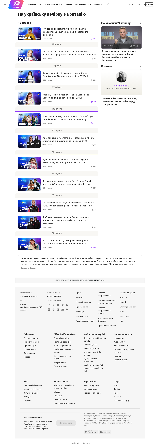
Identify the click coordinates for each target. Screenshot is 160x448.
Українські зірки (34, 4)
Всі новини (29, 334)
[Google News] (62, 310)
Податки (117, 356)
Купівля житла (90, 389)
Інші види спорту (121, 400)
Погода (27, 357)
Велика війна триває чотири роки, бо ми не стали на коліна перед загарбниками (120, 101)
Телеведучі (80, 312)
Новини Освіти (61, 381)
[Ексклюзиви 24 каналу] (140, 23)
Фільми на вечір (31, 393)
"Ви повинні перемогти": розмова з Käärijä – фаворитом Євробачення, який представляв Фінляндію (65, 32)
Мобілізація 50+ (90, 345)
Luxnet (88, 443)
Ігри (121, 321)
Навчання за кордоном (64, 403)
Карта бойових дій (62, 342)
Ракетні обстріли (61, 338)
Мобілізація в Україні (94, 334)
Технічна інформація (128, 293)
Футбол (117, 389)
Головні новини (31, 338)
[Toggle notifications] (139, 4)
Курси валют (119, 342)
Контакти (123, 298)
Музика (69, 4)
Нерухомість (90, 381)
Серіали (27, 400)
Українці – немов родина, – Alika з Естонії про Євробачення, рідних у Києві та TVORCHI (66, 96)
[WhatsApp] (58, 310)
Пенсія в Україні (121, 360)
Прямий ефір (30, 346)
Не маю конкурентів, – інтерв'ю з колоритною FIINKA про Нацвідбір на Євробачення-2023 (66, 242)
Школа (57, 392)
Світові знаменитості (53, 4)
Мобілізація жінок (92, 348)
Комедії (27, 397)
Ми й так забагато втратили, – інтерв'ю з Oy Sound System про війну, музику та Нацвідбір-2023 (69, 139)
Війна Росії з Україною (65, 334)
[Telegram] (62, 305)
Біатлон (117, 397)
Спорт (117, 381)
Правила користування (85, 321)
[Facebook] (49, 305)
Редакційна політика (84, 302)
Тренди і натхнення (93, 393)
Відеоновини (30, 349)
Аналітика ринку (91, 385)
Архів (122, 312)
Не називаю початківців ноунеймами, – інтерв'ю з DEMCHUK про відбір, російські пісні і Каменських (68, 204)
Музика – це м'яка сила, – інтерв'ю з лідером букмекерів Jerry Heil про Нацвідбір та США (65, 161)
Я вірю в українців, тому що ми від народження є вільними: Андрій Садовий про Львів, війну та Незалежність (119, 56)
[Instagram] (67, 305)
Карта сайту (124, 316)
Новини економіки (123, 334)
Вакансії (123, 302)
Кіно (26, 381)
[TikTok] (54, 310)
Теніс (116, 393)
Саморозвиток (60, 399)
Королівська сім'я (83, 4)
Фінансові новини (122, 346)
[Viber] (49, 310)
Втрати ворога (60, 366)
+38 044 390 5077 (54, 296)
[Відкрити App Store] (105, 432)
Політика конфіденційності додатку (105, 311)
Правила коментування (107, 326)
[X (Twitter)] (54, 305)
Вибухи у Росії (60, 362)
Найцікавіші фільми (33, 385)
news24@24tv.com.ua (28, 296)
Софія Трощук (121, 86)
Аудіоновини (29, 353)
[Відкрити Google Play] (90, 432)
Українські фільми (32, 389)
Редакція (79, 298)
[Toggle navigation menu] (5, 4)
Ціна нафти (119, 338)
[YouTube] (58, 305)
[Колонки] (140, 66)
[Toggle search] (108, 4)
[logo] (16, 4)
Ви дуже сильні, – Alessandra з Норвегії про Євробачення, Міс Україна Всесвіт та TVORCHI (66, 75)
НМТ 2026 (58, 396)
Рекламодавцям (82, 316)
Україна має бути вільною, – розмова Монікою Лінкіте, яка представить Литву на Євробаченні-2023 (69, 53)
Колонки (106, 66)
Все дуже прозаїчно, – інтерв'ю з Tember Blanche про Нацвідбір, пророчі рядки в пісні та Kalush (68, 182)
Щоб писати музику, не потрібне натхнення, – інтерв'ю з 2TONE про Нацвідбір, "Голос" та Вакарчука (66, 220)
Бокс (116, 385)
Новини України (31, 342)
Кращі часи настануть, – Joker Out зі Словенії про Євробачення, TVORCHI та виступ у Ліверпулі (68, 118)
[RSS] (67, 310)
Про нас (79, 293)
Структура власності (128, 307)
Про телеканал (82, 307)
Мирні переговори (62, 346)
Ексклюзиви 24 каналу (115, 23)
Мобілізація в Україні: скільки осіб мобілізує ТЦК (93, 368)
